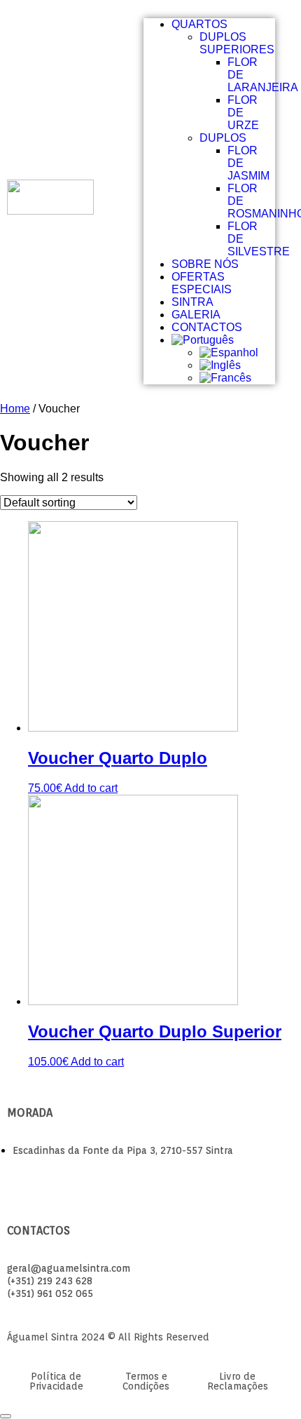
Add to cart (91, 788)
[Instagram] (44, 1179)
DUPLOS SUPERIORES (237, 43)
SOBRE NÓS (205, 264)
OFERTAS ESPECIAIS (202, 283)
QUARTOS (199, 24)
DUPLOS (223, 138)
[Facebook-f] (18, 1179)
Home (15, 409)
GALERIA (196, 315)
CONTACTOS (207, 327)
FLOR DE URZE (243, 112)
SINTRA (193, 302)
